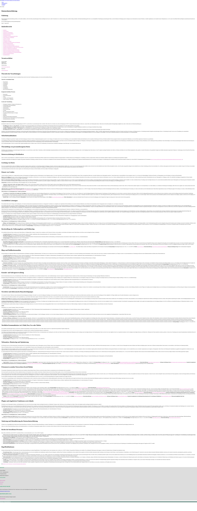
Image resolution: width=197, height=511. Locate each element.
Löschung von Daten (6, 38)
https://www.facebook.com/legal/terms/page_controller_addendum (53, 391)
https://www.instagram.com (83, 387)
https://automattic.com (50, 269)
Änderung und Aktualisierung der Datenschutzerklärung (12, 52)
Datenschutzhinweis (7, 501)
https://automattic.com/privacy (68, 269)
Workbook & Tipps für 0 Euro (5, 491)
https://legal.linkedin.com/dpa (122, 396)
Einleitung (4, 30)
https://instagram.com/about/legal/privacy (103, 387)
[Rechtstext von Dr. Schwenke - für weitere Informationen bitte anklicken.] (13, 463)
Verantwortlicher (6, 31)
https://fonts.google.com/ (157, 417)
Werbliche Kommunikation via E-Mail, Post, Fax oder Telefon (13, 47)
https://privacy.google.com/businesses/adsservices (127, 363)
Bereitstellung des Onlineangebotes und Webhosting (11, 42)
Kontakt (1, 483)
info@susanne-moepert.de (5, 66)
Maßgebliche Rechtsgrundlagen (8, 33)
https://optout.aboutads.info (15, 189)
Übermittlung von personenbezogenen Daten (10, 36)
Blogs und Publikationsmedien (8, 43)
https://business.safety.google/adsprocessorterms (178, 362)
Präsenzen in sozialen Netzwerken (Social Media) (11, 49)
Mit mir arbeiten (4, 3)
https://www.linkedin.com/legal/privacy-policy (98, 396)
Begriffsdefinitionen (6, 54)
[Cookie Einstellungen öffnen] (7, 510)
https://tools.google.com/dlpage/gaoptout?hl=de (68, 363)
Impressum (2, 501)
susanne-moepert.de (4, 70)
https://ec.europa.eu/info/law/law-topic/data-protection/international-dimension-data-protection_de (166, 159)
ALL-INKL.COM (72, 246)
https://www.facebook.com (139, 392)
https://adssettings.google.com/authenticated (103, 363)
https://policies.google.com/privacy (154, 362)
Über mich (1, 482)
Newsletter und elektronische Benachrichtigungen (11, 46)
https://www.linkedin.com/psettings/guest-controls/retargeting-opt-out (13, 397)
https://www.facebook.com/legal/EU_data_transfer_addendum (17, 393)
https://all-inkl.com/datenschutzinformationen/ (159, 246)
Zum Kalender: (2, 498)
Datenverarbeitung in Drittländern (8, 37)
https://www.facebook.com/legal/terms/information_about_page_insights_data (56, 392)
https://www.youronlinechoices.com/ (27, 189)
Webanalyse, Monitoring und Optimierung (10, 48)
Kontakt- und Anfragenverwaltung (8, 44)
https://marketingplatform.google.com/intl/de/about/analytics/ (130, 362)
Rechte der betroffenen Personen (8, 53)
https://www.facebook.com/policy (185, 388)
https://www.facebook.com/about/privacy (158, 392)
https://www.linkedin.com (78, 396)
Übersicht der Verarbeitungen (8, 32)
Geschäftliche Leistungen (7, 41)
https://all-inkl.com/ (140, 246)
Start (3, 2)
